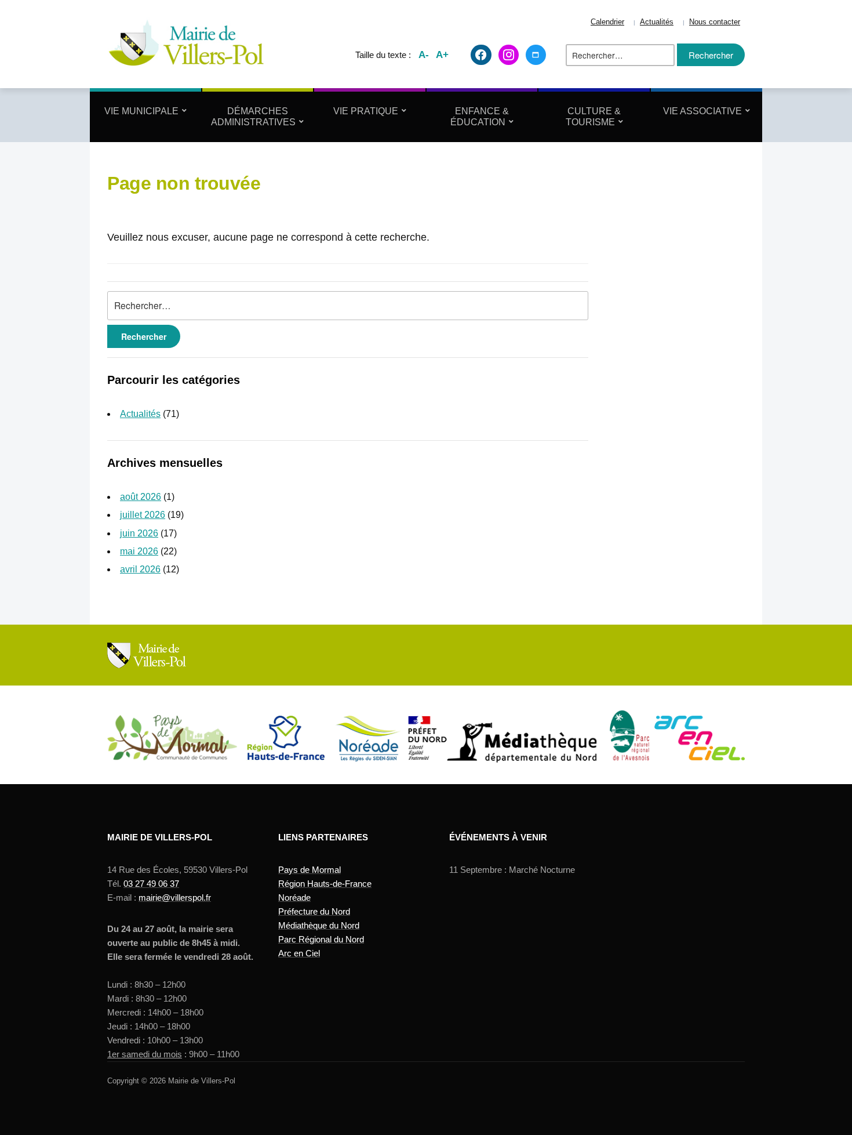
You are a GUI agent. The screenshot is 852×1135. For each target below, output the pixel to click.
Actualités (656, 22)
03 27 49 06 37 (151, 884)
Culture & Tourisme (593, 116)
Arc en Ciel (299, 953)
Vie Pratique (365, 111)
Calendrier (607, 22)
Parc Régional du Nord (321, 939)
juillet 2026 (142, 515)
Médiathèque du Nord (318, 925)
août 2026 (140, 497)
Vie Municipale (141, 111)
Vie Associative (702, 111)
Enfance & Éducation (479, 116)
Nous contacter (714, 22)
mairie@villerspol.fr (175, 897)
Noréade (294, 897)
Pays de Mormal (309, 870)
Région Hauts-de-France (325, 884)
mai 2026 (139, 551)
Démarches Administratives (253, 116)
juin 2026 (139, 533)
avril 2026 (140, 569)
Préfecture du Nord (314, 911)
